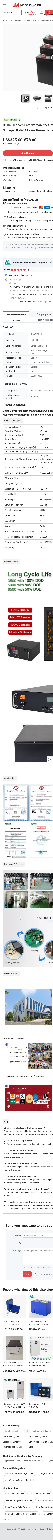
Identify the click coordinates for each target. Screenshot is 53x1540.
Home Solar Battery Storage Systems (21, 1513)
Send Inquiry (27, 153)
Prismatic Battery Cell (12, 1446)
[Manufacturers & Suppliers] (26, 5)
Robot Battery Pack (11, 1436)
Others (31, 1446)
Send (27, 1274)
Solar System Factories (40, 1493)
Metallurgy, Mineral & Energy (21, 20)
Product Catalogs (43, 1431)
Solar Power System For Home (18, 1500)
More (5, 1519)
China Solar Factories (14, 1493)
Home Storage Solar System (17, 1507)
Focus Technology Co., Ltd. (35, 1529)
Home (5, 20)
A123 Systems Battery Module (18, 1480)
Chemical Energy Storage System (19, 1473)
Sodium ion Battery (11, 1441)
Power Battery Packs (38, 1436)
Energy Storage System (44, 20)
